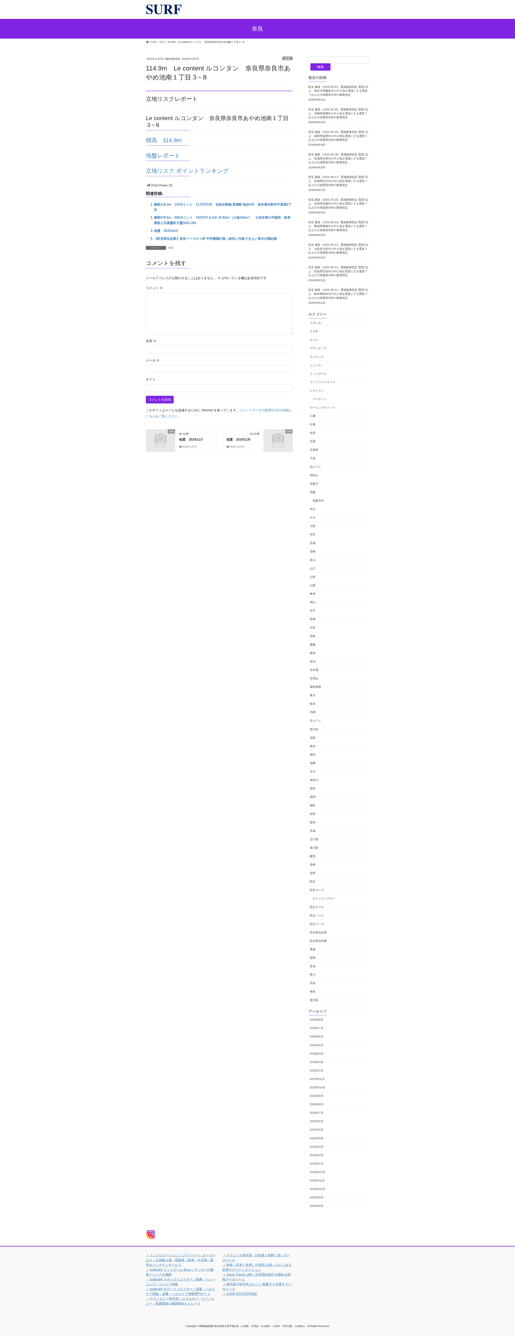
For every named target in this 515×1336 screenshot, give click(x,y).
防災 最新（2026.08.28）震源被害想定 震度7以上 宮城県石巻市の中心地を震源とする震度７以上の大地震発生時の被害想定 (338, 158)
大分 (312, 517)
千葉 (312, 458)
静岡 (312, 957)
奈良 (287, 58)
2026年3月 (316, 1062)
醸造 (312, 856)
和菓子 (314, 483)
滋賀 (312, 737)
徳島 (312, 636)
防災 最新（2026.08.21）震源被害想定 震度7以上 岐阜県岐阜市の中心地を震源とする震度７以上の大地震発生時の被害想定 (338, 293)
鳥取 (312, 991)
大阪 (312, 526)
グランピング (318, 348)
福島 (312, 805)
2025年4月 (316, 1138)
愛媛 (312, 644)
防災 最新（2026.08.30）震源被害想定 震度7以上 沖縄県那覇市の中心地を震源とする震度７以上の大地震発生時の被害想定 (338, 113)
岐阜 (312, 593)
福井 (312, 788)
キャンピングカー (324, 898)
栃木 (312, 703)
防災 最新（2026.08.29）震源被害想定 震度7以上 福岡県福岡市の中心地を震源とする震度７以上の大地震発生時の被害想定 (338, 135)
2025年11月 (317, 1079)
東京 (312, 695)
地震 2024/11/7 (191, 439)
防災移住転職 (318, 940)
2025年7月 (316, 1112)
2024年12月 (317, 1172)
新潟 (312, 661)
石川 (312, 771)
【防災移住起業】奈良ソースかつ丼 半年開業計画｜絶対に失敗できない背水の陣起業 (215, 238)
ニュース (315, 365)
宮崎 (312, 551)
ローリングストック (322, 407)
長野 (312, 873)
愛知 (312, 653)
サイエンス (317, 356)
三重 (312, 416)
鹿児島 (314, 1000)
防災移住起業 (318, 932)
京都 (312, 424)
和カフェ (315, 466)
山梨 (312, 585)
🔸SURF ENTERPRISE (239, 1294)
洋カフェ (315, 720)
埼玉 (312, 509)
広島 (312, 627)
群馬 (312, 822)
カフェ (314, 339)
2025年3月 (316, 1146)
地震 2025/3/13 (166, 230)
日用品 (314, 678)
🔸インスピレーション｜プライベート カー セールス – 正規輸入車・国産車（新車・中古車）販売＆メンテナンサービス (181, 1260)
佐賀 (312, 432)
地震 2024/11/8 (238, 439)
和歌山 (314, 475)
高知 (312, 983)
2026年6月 (316, 1036)
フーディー (320, 399)
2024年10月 (317, 1189)
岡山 (312, 602)
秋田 (312, 814)
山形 (312, 576)
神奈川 (314, 780)
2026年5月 (316, 1045)
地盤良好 (318, 500)
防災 (312, 881)
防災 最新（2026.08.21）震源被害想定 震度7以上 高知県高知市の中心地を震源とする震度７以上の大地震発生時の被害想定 (338, 271)
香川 (312, 974)
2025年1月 (316, 1163)
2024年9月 (316, 1197)
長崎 (312, 864)
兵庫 (312, 441)
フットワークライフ (322, 382)
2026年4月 (316, 1053)
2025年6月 (316, 1121)
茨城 (312, 830)
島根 (312, 619)
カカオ (314, 331)
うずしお (315, 322)
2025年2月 (316, 1155)
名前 (151, 341)
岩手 (312, 610)
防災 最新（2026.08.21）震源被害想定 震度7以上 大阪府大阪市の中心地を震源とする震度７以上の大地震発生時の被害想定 (338, 248)
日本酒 (314, 670)
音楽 (312, 966)
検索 (320, 67)
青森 (312, 949)
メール (153, 360)
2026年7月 (316, 1028)
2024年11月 (317, 1180)
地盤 (312, 492)
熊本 (312, 746)
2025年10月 (317, 1087)
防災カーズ (317, 890)
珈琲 (312, 754)
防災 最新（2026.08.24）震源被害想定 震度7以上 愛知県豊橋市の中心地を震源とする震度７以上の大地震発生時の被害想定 (338, 226)
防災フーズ (317, 924)
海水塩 (314, 729)
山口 (312, 568)
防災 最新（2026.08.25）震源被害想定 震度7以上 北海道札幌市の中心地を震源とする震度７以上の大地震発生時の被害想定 (338, 203)
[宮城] (160, 438)
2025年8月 (316, 1104)
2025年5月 (316, 1129)
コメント (154, 288)
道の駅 (314, 847)
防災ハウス (317, 915)
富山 (312, 560)
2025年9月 (316, 1095)
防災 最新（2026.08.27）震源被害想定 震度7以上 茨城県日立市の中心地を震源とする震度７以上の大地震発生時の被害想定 (338, 180)
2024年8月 (316, 1205)
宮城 (312, 543)
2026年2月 (316, 1070)
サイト (151, 379)
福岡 (312, 796)
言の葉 (314, 839)
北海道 (314, 449)
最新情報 (315, 686)
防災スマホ (317, 907)
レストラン (317, 390)
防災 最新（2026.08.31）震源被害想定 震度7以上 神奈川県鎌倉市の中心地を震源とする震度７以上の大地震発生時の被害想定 (338, 90)
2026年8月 (316, 1019)
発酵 (312, 763)
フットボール (318, 373)
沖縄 (312, 712)
